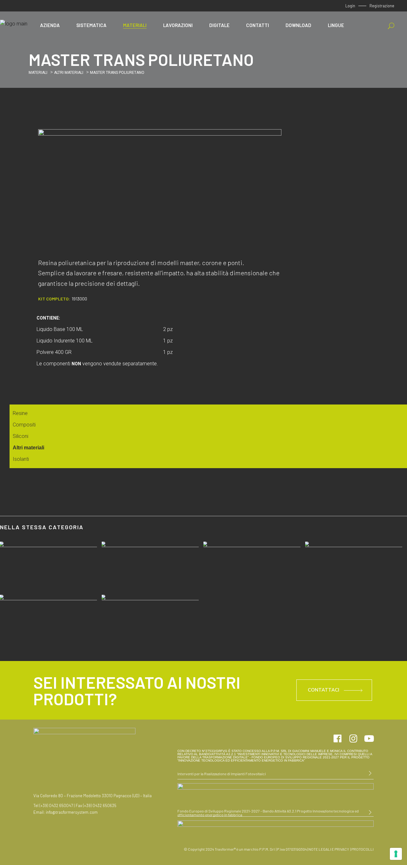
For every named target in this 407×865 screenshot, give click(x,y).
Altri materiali (68, 72)
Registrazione (381, 5)
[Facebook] (337, 738)
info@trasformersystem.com (72, 812)
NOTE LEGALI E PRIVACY (328, 849)
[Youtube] (369, 738)
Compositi (24, 425)
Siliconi (20, 436)
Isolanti (21, 459)
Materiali (38, 72)
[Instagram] (353, 738)
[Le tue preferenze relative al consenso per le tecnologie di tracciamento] (396, 854)
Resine (20, 413)
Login (350, 5)
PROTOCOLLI (362, 849)
